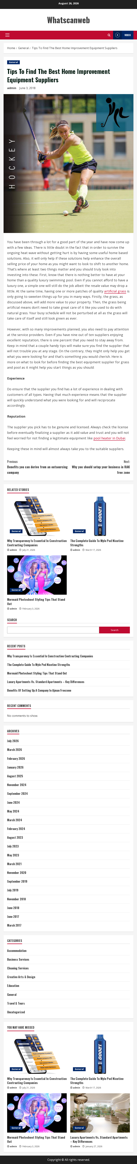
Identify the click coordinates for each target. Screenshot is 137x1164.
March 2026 (14, 749)
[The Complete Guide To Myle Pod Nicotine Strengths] (100, 516)
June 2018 (13, 908)
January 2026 (15, 767)
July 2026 (13, 741)
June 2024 (13, 802)
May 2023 (13, 855)
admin (11, 88)
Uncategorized (16, 1012)
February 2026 (16, 758)
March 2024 (14, 820)
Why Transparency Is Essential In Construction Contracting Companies (37, 542)
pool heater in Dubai (109, 438)
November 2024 (16, 785)
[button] (7, 35)
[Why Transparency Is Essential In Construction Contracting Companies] (37, 516)
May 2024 (13, 811)
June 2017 (13, 916)
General (13, 62)
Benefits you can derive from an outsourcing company (37, 467)
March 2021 (14, 864)
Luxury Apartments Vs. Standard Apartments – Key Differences (45, 682)
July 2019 (12, 890)
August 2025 (15, 776)
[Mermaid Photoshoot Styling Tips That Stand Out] (37, 575)
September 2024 (17, 793)
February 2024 (16, 829)
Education (13, 986)
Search (12, 620)
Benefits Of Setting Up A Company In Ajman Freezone (39, 690)
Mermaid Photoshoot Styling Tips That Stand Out (36, 601)
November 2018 (16, 899)
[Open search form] (109, 35)
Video (128, 35)
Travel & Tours (16, 1003)
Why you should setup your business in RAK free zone (101, 467)
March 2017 (14, 925)
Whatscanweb (68, 20)
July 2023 (13, 846)
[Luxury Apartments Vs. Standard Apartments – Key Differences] (100, 1113)
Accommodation (16, 951)
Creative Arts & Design (21, 977)
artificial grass (115, 291)
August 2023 (15, 837)
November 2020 (16, 873)
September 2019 (17, 881)
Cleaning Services (18, 968)
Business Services (18, 959)
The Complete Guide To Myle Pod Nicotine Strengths (96, 542)
